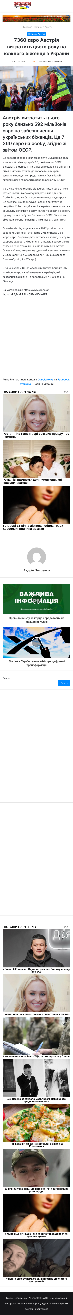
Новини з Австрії (43, 27)
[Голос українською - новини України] (22, 5)
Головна (27, 27)
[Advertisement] (36, 339)
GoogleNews (45, 379)
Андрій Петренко (36, 570)
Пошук (6, 678)
